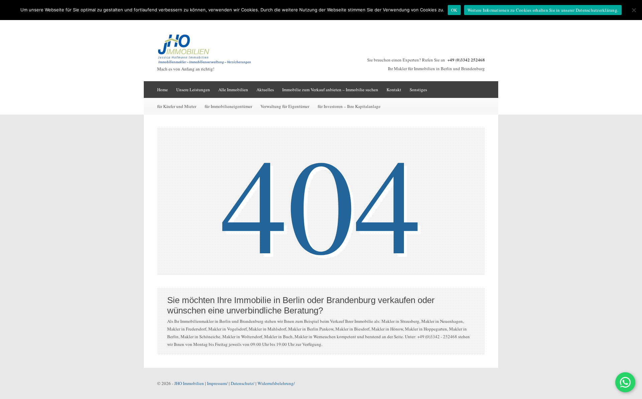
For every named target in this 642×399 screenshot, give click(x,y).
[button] (625, 382)
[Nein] (633, 10)
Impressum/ (217, 383)
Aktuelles (265, 90)
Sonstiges (418, 90)
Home (162, 90)
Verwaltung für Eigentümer (284, 106)
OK (454, 10)
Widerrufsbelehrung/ (276, 383)
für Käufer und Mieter (176, 106)
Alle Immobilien (233, 90)
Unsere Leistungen (193, 90)
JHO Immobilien (189, 383)
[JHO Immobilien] (207, 63)
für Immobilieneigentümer (228, 106)
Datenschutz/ (242, 383)
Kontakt (394, 90)
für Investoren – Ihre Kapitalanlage (349, 106)
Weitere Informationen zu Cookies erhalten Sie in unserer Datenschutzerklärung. (543, 10)
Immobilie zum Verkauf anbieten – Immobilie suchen (330, 90)
